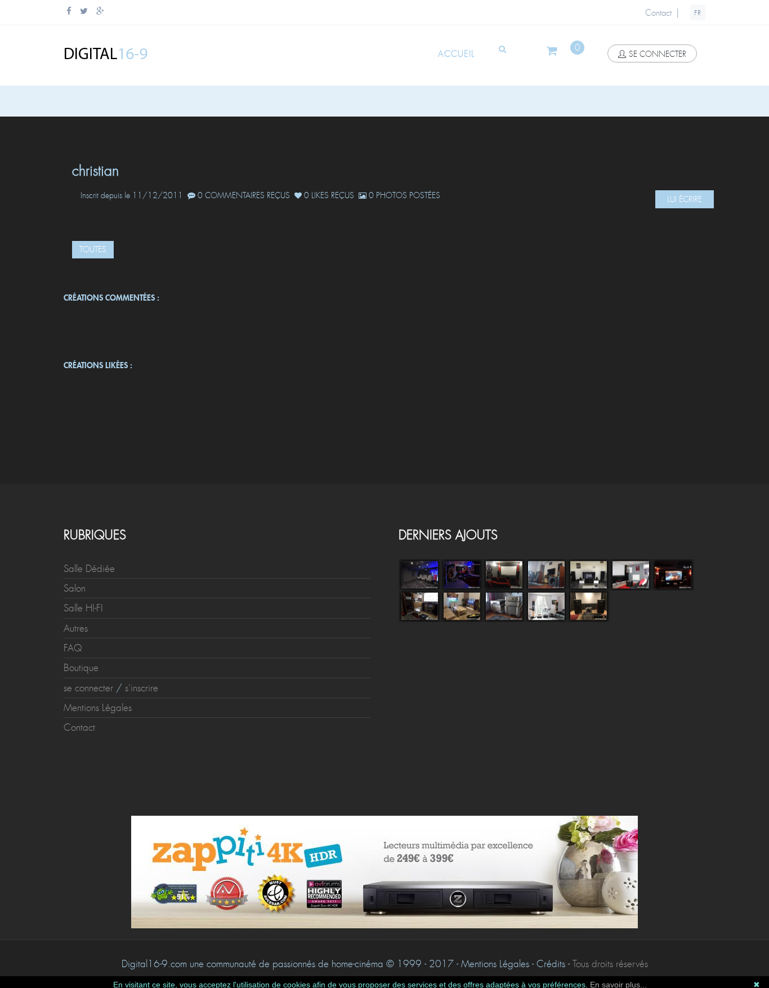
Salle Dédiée (89, 568)
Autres (76, 628)
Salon (75, 588)
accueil (456, 54)
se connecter (657, 54)
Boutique (81, 667)
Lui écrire (684, 199)
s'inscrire (141, 688)
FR (697, 12)
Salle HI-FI (83, 608)
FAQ (73, 648)
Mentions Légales (98, 707)
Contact (658, 13)
